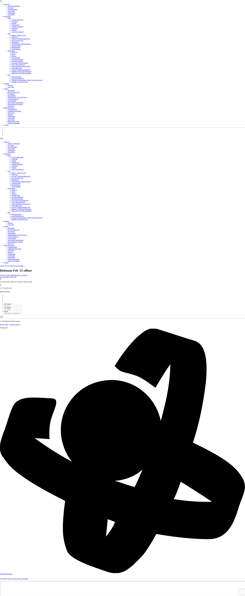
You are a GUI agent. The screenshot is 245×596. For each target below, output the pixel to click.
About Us (7, 4)
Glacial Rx (14, 28)
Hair (9, 75)
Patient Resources (9, 108)
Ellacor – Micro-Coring (18, 35)
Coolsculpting (12, 101)
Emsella (13, 23)
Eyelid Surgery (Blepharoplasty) (21, 44)
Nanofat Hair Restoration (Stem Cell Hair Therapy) (26, 80)
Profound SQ (15, 25)
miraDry (14, 30)
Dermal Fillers (15, 58)
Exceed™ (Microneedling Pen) (20, 39)
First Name (7, 304)
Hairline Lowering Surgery (19, 82)
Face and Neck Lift (17, 40)
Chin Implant (12, 95)
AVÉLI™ (14, 52)
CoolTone (14, 21)
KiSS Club (11, 113)
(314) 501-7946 (4, 275)
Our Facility (11, 11)
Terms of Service (15, 324)
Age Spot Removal (17, 59)
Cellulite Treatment (17, 27)
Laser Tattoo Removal (18, 64)
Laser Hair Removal (17, 32)
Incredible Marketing (6, 574)
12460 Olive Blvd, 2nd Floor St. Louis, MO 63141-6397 (13, 276)
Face (9, 33)
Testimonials (11, 13)
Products (6, 83)
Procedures (7, 16)
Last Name (7, 308)
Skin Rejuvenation (17, 61)
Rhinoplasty (15, 42)
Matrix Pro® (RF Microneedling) (21, 73)
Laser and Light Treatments (19, 63)
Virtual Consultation (14, 123)
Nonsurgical (11, 51)
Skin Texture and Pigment (15, 102)
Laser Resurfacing (13, 99)
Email (6, 311)
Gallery (6, 89)
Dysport (13, 56)
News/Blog (11, 14)
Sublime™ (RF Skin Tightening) (21, 71)
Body (9, 18)
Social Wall (11, 120)
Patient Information (13, 121)
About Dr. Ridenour (14, 6)
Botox (13, 54)
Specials (10, 114)
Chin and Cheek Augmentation (20, 66)
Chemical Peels (16, 45)
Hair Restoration (16, 77)
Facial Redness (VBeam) (15, 104)
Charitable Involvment (14, 111)
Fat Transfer (11, 94)
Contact (6, 125)
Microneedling (15, 47)
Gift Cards (11, 87)
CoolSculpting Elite (17, 20)
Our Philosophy (12, 9)
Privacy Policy (4, 324)
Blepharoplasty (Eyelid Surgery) (17, 97)
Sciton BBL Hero (16, 68)
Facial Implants (16, 49)
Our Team (11, 8)
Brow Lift (11, 106)
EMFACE (14, 37)
